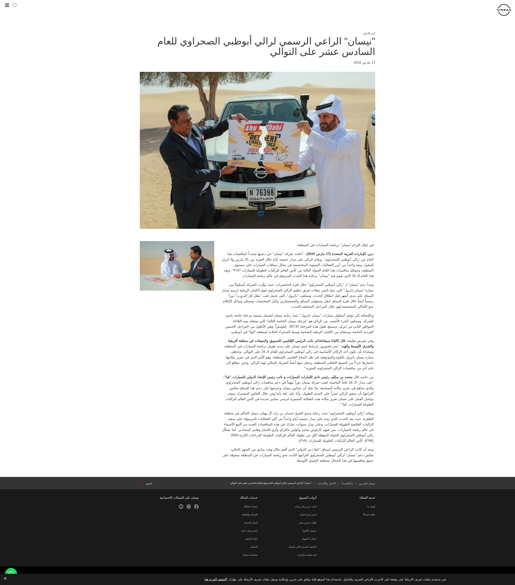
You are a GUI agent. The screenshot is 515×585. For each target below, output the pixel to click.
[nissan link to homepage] (504, 10)
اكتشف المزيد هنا (216, 579)
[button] (7, 5)
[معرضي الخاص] (14, 5)
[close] (5, 579)
